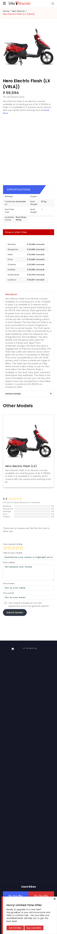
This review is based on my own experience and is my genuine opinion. (28, 604)
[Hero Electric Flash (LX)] (28, 440)
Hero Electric (18, 11)
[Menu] (4, 3)
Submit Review (14, 612)
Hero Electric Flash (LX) (21, 466)
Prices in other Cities (16, 232)
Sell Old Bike (15, 927)
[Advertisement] (28, 147)
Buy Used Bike (34, 927)
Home (6, 11)
